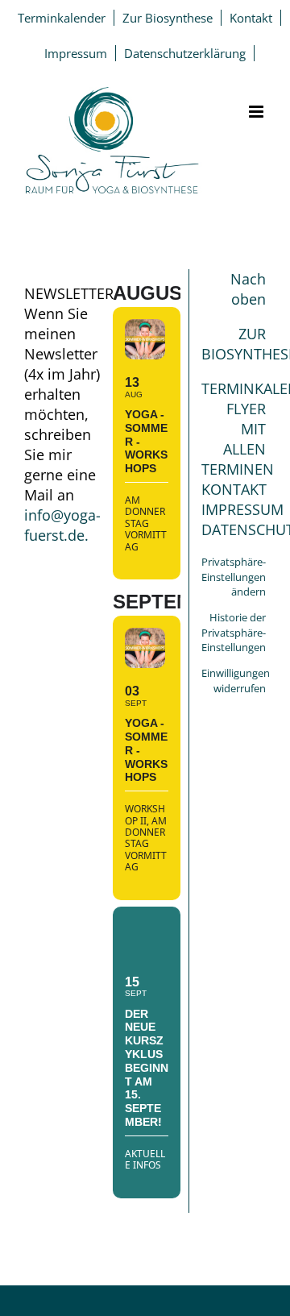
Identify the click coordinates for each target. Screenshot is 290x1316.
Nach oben (248, 289)
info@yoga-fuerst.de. (62, 525)
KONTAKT (234, 489)
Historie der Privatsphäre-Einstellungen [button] (233, 632)
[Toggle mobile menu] (257, 111)
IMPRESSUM (242, 509)
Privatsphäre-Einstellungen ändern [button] (233, 576)
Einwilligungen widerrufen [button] (235, 680)
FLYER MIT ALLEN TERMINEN (237, 439)
